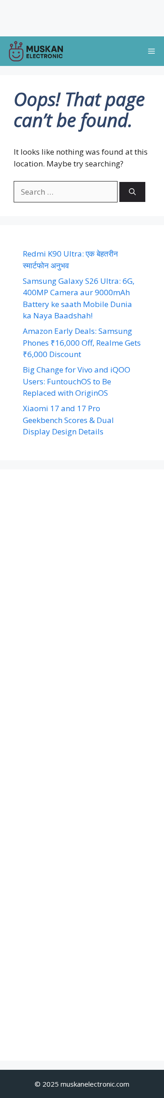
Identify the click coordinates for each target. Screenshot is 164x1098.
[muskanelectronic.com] (36, 51)
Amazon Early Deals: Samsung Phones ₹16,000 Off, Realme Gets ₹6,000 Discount (82, 342)
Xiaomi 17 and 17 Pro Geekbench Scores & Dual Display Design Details (68, 420)
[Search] (132, 192)
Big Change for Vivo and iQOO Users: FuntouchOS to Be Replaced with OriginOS (76, 381)
